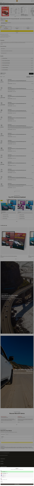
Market (1, 478)
